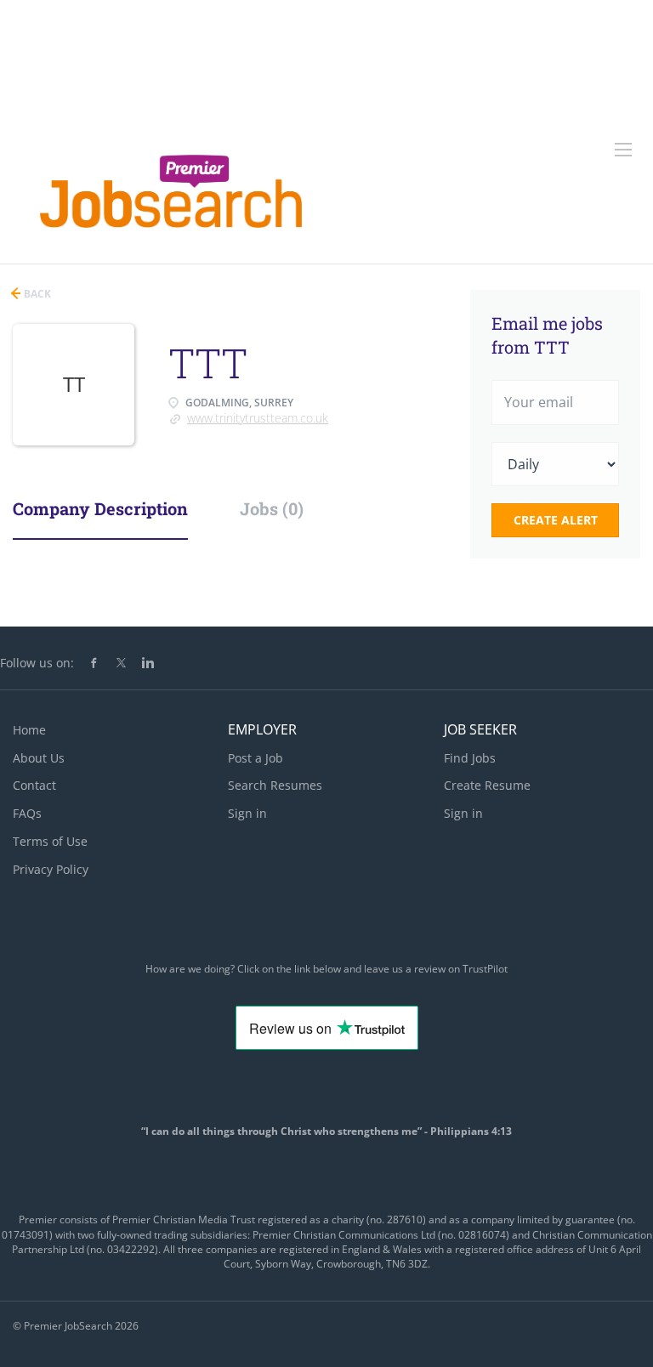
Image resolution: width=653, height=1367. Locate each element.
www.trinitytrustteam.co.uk (257, 418)
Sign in (247, 813)
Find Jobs (470, 758)
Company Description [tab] (100, 508)
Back (36, 293)
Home (29, 730)
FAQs (27, 813)
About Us (39, 758)
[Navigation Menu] (623, 149)
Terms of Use (50, 841)
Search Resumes (275, 785)
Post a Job (255, 758)
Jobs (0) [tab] (272, 508)
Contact (34, 785)
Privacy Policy (50, 869)
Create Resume (487, 785)
